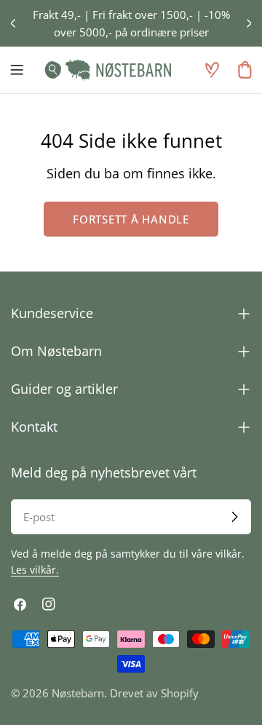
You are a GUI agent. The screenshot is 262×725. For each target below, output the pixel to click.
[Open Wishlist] (211, 69)
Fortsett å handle (131, 219)
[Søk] (49, 69)
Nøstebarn (78, 693)
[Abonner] (234, 517)
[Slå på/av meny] (16, 69)
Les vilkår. (35, 570)
